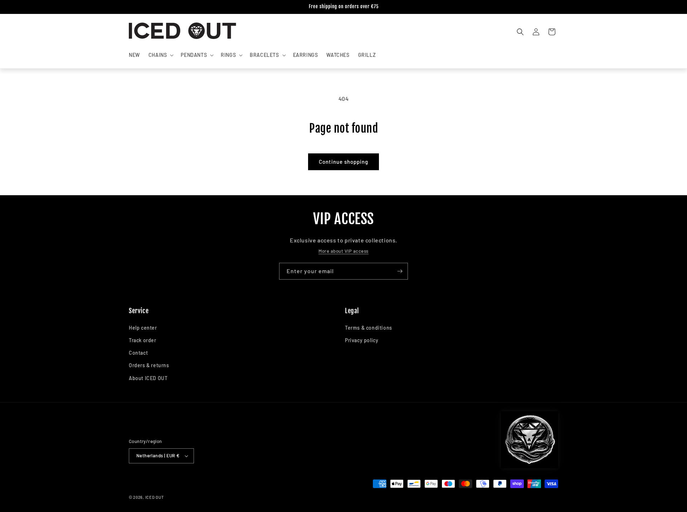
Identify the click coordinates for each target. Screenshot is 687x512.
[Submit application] (400, 271)
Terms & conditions (368, 328)
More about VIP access (343, 251)
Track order (142, 340)
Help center (143, 328)
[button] (160, 55)
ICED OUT (154, 497)
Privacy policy (361, 340)
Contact (138, 353)
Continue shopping (343, 161)
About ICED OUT (148, 378)
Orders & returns (149, 365)
